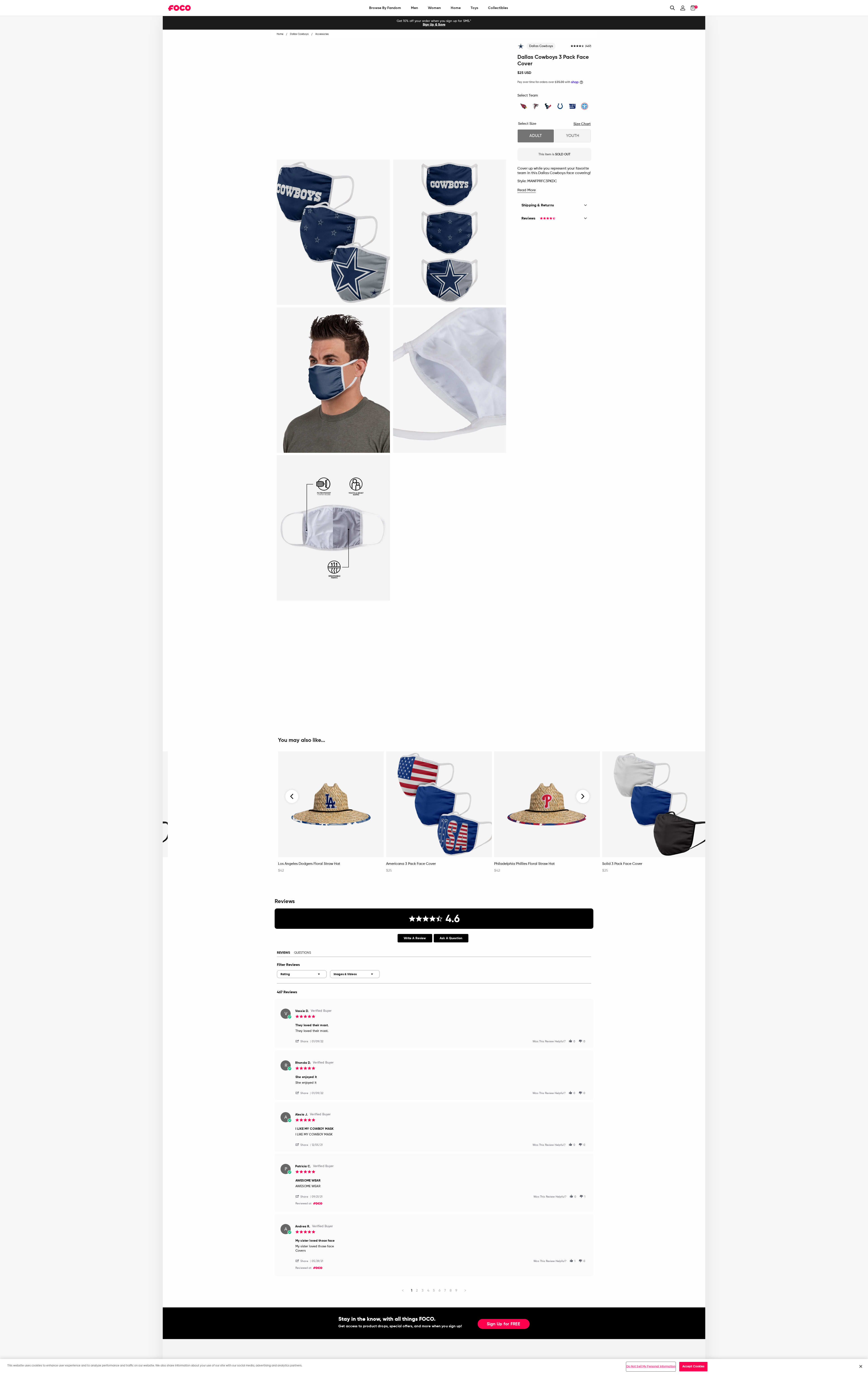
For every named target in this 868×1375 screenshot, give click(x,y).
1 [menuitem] (411, 1290)
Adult (535, 136)
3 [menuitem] (423, 1290)
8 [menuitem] (451, 1290)
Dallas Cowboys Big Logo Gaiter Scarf (202, 864)
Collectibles (498, 8)
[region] (434, 1367)
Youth (572, 136)
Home (456, 8)
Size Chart (582, 124)
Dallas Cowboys (541, 46)
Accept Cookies (693, 1366)
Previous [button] (292, 796)
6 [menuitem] (440, 1290)
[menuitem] (385, 8)
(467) (588, 46)
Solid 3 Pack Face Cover (622, 864)
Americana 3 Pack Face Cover (411, 864)
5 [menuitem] (434, 1290)
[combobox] (302, 974)
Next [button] (583, 796)
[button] (303, 1041)
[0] (691, 7)
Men (414, 8)
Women (434, 8)
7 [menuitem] (445, 1290)
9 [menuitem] (456, 1290)
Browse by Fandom (385, 8)
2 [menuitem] (417, 1290)
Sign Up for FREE (503, 1324)
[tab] (414, 938)
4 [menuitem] (428, 1290)
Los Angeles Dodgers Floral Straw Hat (309, 864)
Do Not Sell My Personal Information (651, 1366)
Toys (474, 8)
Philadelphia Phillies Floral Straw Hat (524, 864)
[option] (434, 23)
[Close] (861, 1366)
